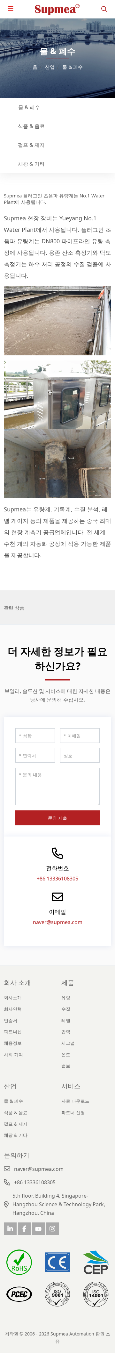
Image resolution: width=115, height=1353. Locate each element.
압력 (65, 1032)
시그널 (68, 1043)
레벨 (65, 1020)
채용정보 (13, 1043)
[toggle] (10, 8)
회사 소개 (17, 982)
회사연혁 (13, 1009)
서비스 (70, 1086)
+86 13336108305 (57, 878)
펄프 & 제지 (31, 144)
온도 (65, 1054)
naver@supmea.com (57, 922)
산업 (10, 1086)
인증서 (10, 1020)
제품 (67, 982)
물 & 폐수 (29, 107)
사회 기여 (13, 1054)
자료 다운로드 (75, 1101)
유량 (65, 997)
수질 (65, 1009)
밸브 (65, 1066)
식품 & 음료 (31, 126)
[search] (104, 9)
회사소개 (13, 997)
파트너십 (13, 1032)
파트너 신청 (73, 1112)
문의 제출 (57, 818)
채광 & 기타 (31, 163)
